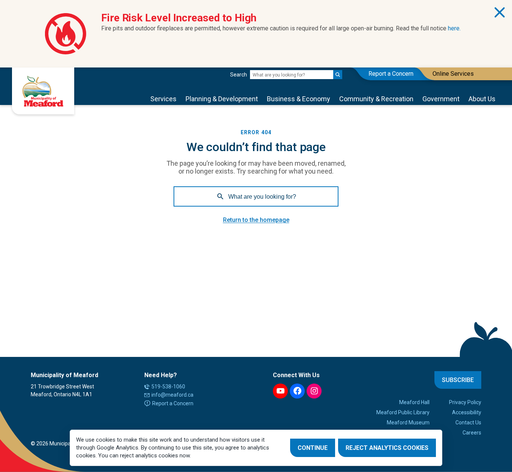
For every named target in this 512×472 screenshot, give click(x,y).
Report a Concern (172, 403)
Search (238, 75)
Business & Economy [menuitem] (298, 99)
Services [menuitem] (163, 99)
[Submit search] (337, 74)
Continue (313, 447)
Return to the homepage (256, 219)
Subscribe (458, 380)
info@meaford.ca (172, 395)
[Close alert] (499, 12)
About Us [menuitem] (482, 99)
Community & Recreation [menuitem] (376, 99)
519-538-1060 (168, 387)
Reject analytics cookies (387, 447)
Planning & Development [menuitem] (222, 99)
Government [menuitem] (441, 99)
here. (454, 28)
